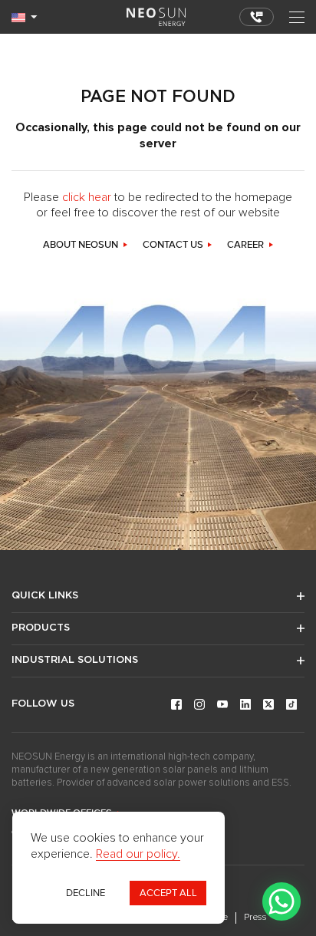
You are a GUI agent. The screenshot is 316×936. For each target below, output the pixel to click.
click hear (86, 197)
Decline (85, 893)
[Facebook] (176, 705)
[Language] (25, 17)
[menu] (296, 17)
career (245, 245)
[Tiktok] (291, 705)
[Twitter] (268, 705)
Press (255, 917)
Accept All (168, 893)
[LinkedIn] (245, 705)
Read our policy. (138, 854)
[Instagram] (199, 705)
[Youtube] (222, 705)
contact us (173, 245)
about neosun (80, 245)
